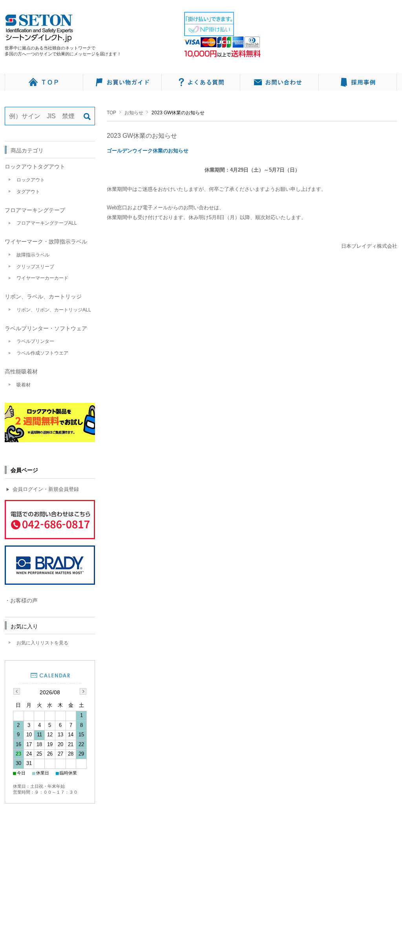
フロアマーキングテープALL (46, 223)
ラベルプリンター (35, 341)
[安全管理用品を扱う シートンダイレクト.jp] (39, 38)
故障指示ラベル (32, 255)
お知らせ (133, 112)
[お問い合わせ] (279, 82)
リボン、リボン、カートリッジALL (53, 310)
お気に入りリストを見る (42, 643)
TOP (111, 112)
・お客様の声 (21, 600)
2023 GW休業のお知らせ (142, 135)
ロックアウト (30, 180)
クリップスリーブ (35, 266)
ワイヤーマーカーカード (42, 278)
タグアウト (28, 191)
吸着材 (23, 385)
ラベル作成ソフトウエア (42, 353)
